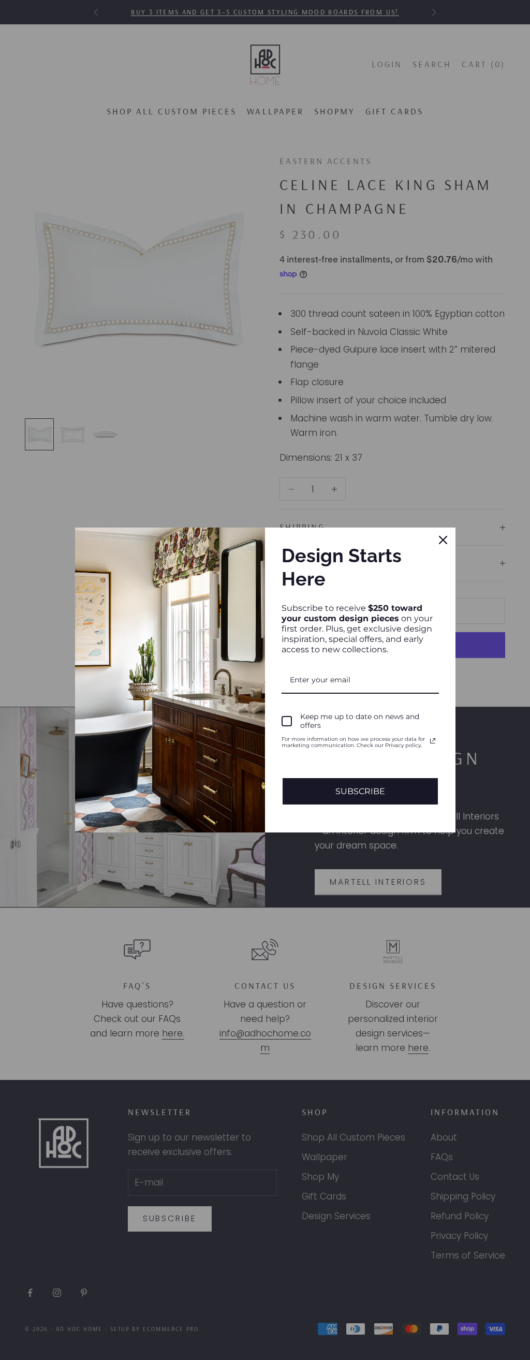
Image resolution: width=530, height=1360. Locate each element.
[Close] (443, 540)
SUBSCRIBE (360, 791)
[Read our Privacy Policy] (432, 741)
